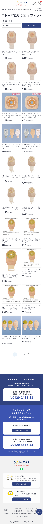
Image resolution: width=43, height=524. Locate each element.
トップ (4, 9)
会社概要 (6, 514)
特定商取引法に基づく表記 (29, 514)
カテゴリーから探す (14, 9)
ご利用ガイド (7, 510)
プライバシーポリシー (21, 516)
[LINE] (21, 469)
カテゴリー (32, 25)
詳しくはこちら (21, 484)
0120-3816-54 (22, 444)
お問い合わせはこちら (21, 430)
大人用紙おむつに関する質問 (18, 510)
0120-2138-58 (22, 397)
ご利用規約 (15, 514)
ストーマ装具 (27, 9)
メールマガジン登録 (21, 499)
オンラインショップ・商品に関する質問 (31, 510)
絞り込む (39, 512)
